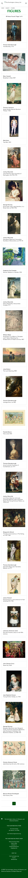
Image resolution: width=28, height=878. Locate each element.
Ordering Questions (14, 846)
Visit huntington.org (14, 856)
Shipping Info (14, 848)
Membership (14, 859)
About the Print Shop (14, 841)
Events (14, 857)
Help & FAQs (14, 843)
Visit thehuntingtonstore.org (14, 833)
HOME (2, 8)
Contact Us (14, 845)
